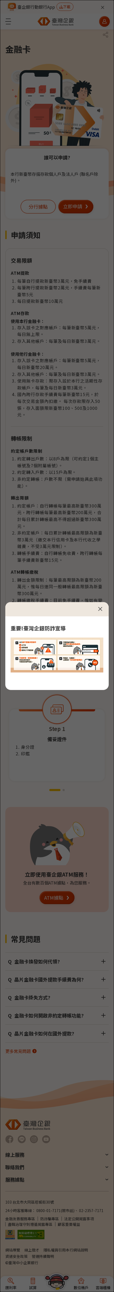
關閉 (100, 609)
